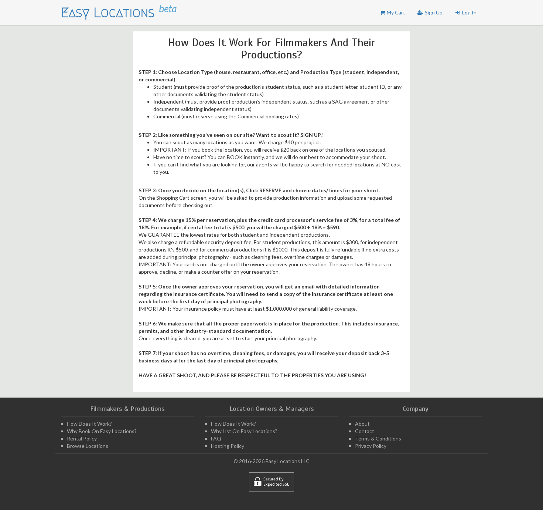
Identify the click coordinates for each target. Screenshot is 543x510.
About (362, 424)
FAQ (216, 438)
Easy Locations (110, 12)
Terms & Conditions (378, 438)
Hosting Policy (227, 446)
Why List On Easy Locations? (244, 431)
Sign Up (433, 12)
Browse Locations (87, 446)
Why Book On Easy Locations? (102, 431)
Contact (364, 431)
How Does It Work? (89, 424)
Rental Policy (82, 438)
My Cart (395, 12)
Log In (469, 12)
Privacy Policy (370, 446)
